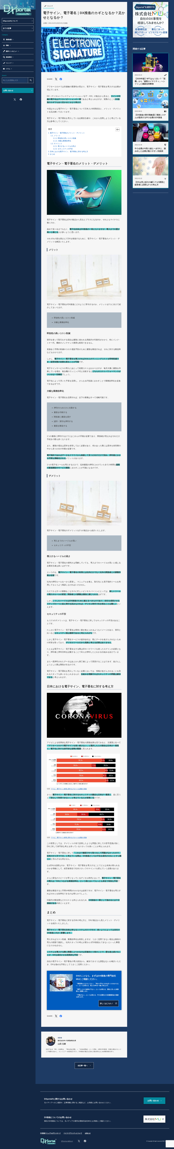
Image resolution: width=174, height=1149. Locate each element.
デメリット (58, 144)
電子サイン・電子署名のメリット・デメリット (67, 133)
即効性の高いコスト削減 (67, 138)
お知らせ (88, 1133)
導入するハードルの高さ (67, 146)
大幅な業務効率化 (64, 141)
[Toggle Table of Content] (116, 130)
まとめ (52, 154)
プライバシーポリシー (67, 1141)
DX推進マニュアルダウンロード (50, 1133)
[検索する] (31, 80)
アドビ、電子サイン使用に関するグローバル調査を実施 (69, 789)
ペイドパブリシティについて (73, 1133)
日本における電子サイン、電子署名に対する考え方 (69, 151)
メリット (57, 136)
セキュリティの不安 (65, 149)
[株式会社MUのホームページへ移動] (154, 1119)
